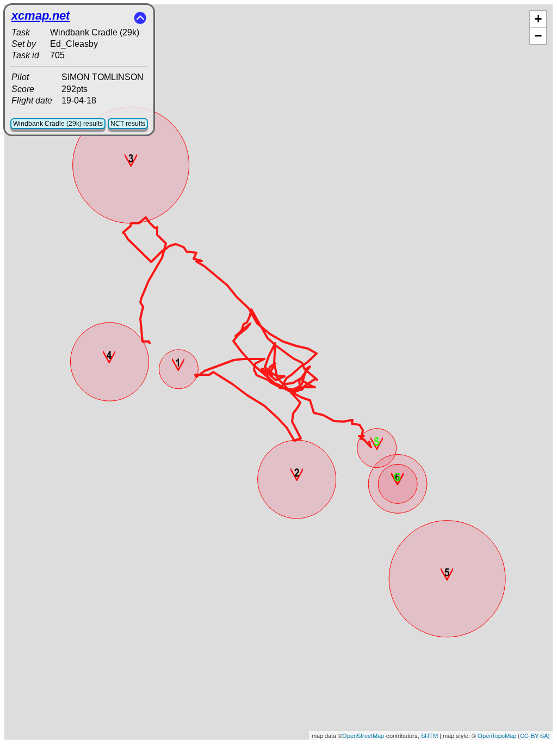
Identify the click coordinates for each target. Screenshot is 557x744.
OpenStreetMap (363, 735)
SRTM (429, 735)
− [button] (538, 35)
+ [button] (538, 19)
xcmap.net (40, 15)
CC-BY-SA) (535, 735)
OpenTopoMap (497, 735)
